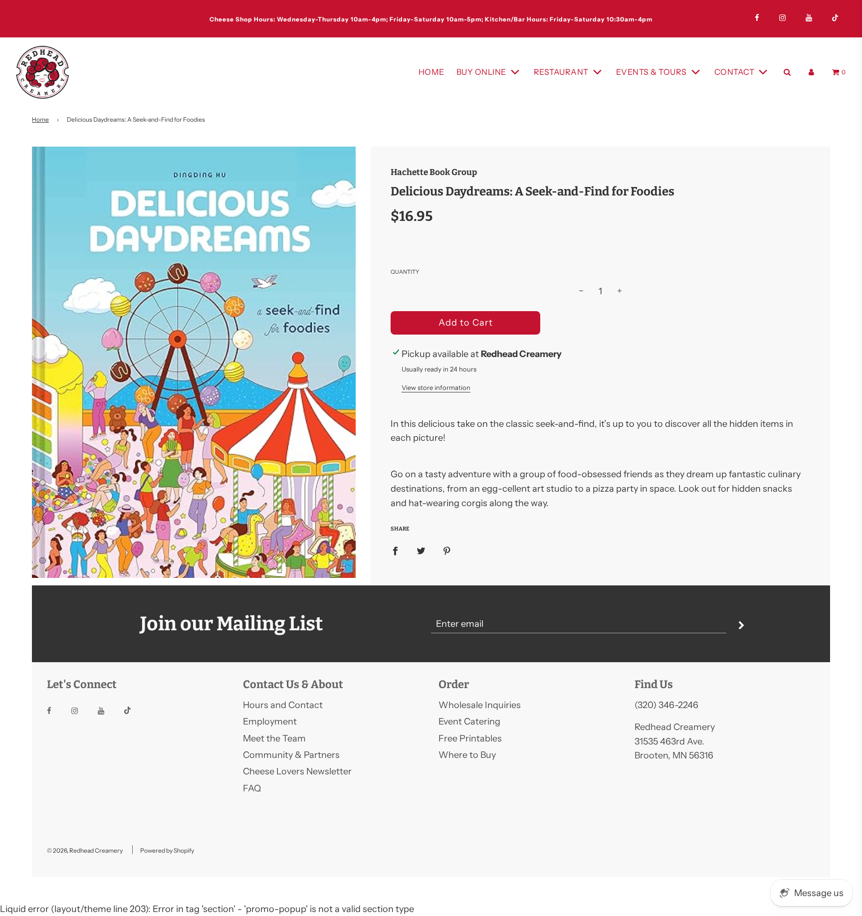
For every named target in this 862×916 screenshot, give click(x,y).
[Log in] (811, 72)
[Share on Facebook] (395, 550)
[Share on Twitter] (421, 550)
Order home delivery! (431, 19)
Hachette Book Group (434, 172)
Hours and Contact (283, 705)
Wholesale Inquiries (479, 705)
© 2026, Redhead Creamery (85, 850)
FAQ (252, 788)
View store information (436, 387)
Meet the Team (274, 738)
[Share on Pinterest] (447, 550)
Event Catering (469, 721)
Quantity (405, 271)
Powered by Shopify (167, 850)
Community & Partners (291, 754)
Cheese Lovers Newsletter (297, 771)
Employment (270, 721)
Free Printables (470, 738)
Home (431, 72)
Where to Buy (467, 754)
